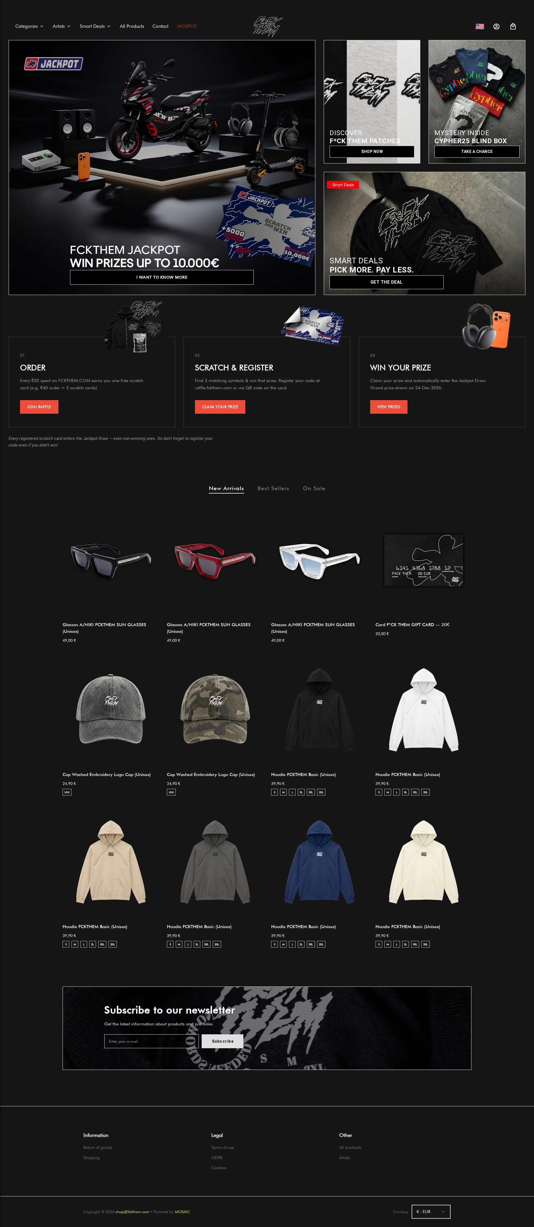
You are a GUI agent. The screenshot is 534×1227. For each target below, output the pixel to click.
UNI (67, 792)
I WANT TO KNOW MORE (162, 277)
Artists (344, 1157)
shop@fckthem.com (132, 1211)
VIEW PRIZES (388, 407)
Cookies (218, 1167)
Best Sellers (274, 488)
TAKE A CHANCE (477, 151)
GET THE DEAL (386, 282)
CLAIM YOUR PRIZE (220, 407)
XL (301, 792)
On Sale (314, 488)
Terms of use (222, 1147)
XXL (311, 792)
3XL (321, 792)
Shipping (91, 1157)
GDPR (216, 1157)
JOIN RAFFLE (39, 407)
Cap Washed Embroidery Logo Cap (107, 774)
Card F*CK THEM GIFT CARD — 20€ (412, 624)
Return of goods (97, 1147)
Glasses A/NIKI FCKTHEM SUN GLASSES (104, 628)
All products (350, 1147)
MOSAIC (182, 1211)
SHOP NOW (372, 151)
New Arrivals (226, 488)
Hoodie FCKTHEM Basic (303, 774)
